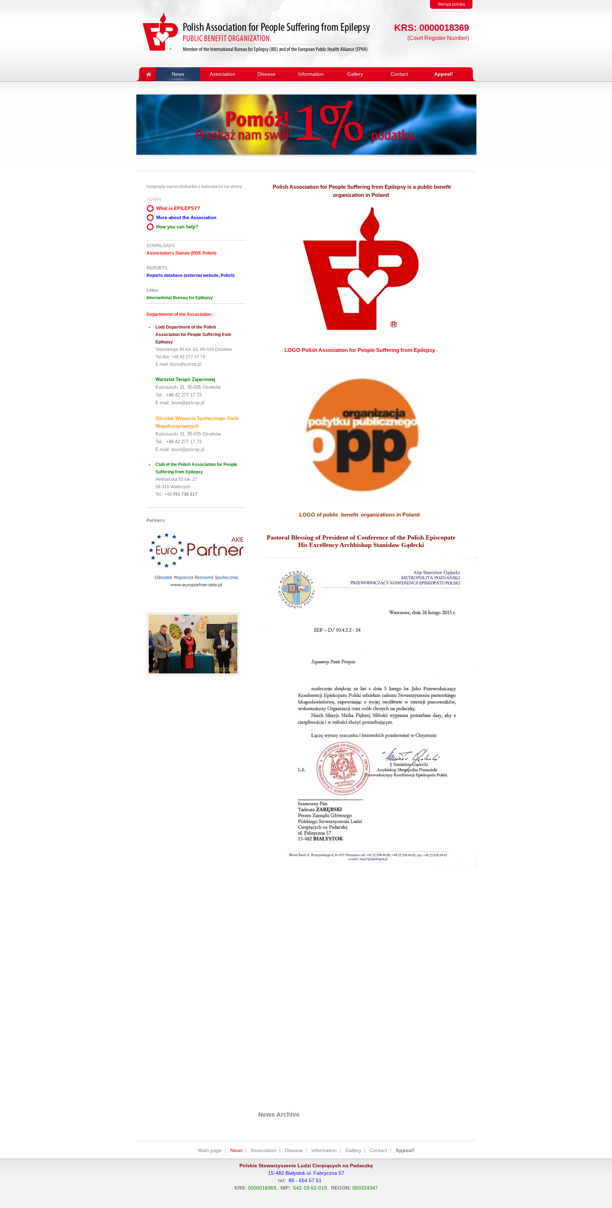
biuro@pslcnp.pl (186, 364)
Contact (378, 1150)
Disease (294, 1150)
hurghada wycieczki (166, 186)
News (236, 1150)
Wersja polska (451, 4)
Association (263, 1150)
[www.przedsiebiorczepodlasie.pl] (196, 593)
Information (324, 1150)
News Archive (279, 1114)
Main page (210, 1150)
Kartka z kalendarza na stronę (213, 186)
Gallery (353, 1150)
